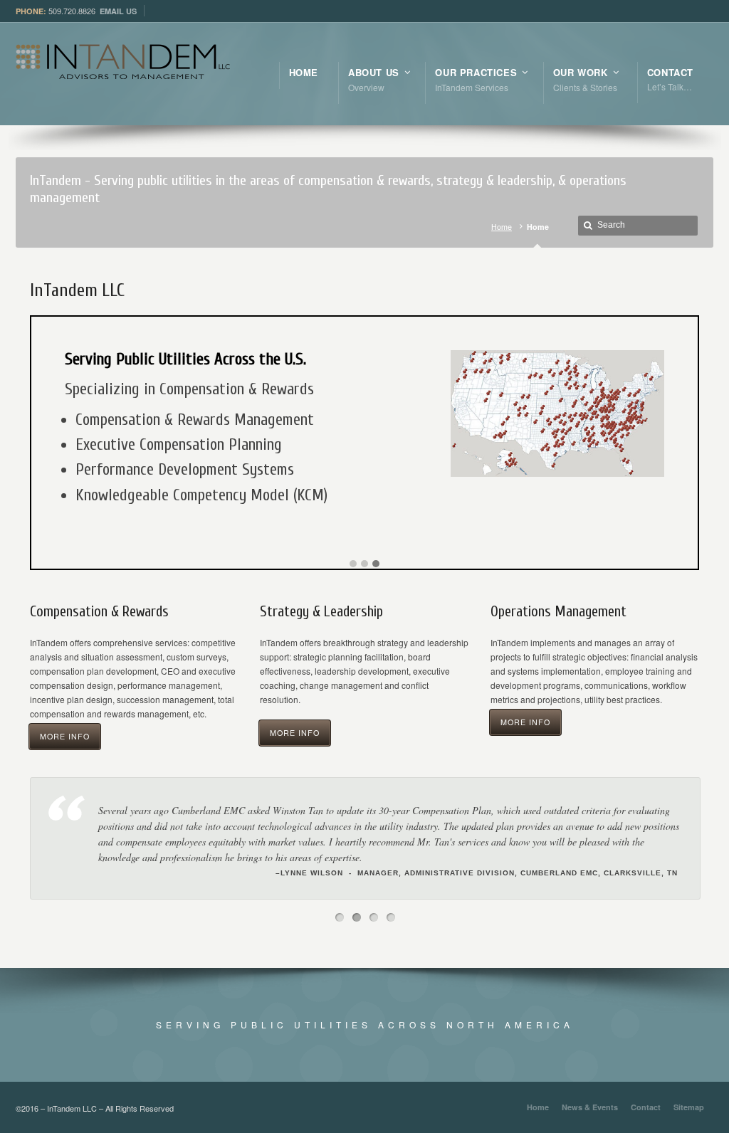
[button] (353, 564)
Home (501, 226)
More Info (65, 736)
